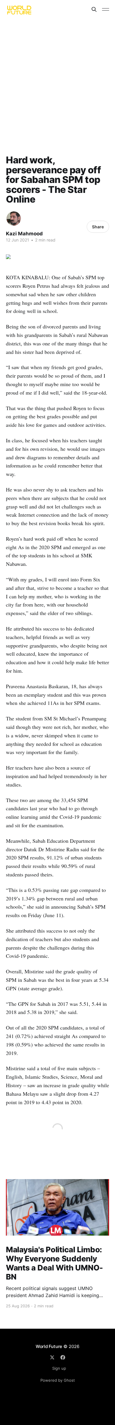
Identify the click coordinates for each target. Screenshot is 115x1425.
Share (98, 226)
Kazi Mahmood (24, 234)
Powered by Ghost (57, 1380)
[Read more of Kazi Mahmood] (14, 218)
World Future (49, 1346)
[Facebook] (62, 1357)
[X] (52, 1357)
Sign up (59, 1368)
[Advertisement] (57, 79)
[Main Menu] (105, 9)
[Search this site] (94, 9)
